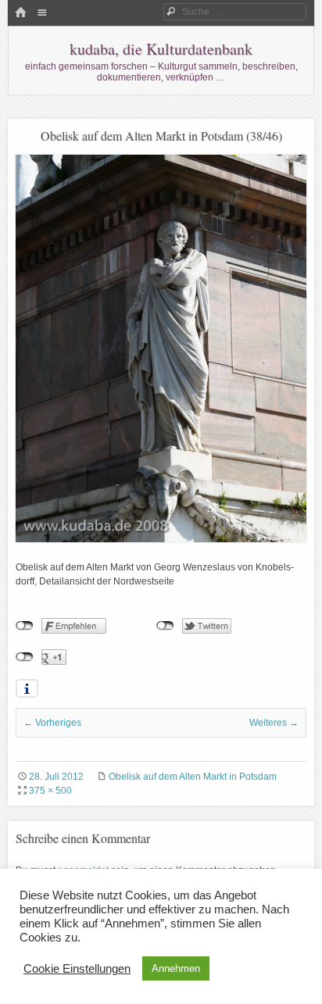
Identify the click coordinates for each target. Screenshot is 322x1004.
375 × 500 (50, 790)
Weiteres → (274, 722)
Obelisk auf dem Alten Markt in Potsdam (193, 776)
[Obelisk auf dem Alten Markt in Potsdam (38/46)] (161, 539)
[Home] (20, 13)
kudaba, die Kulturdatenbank (161, 48)
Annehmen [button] (176, 968)
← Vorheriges (52, 722)
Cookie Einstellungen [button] (77, 969)
